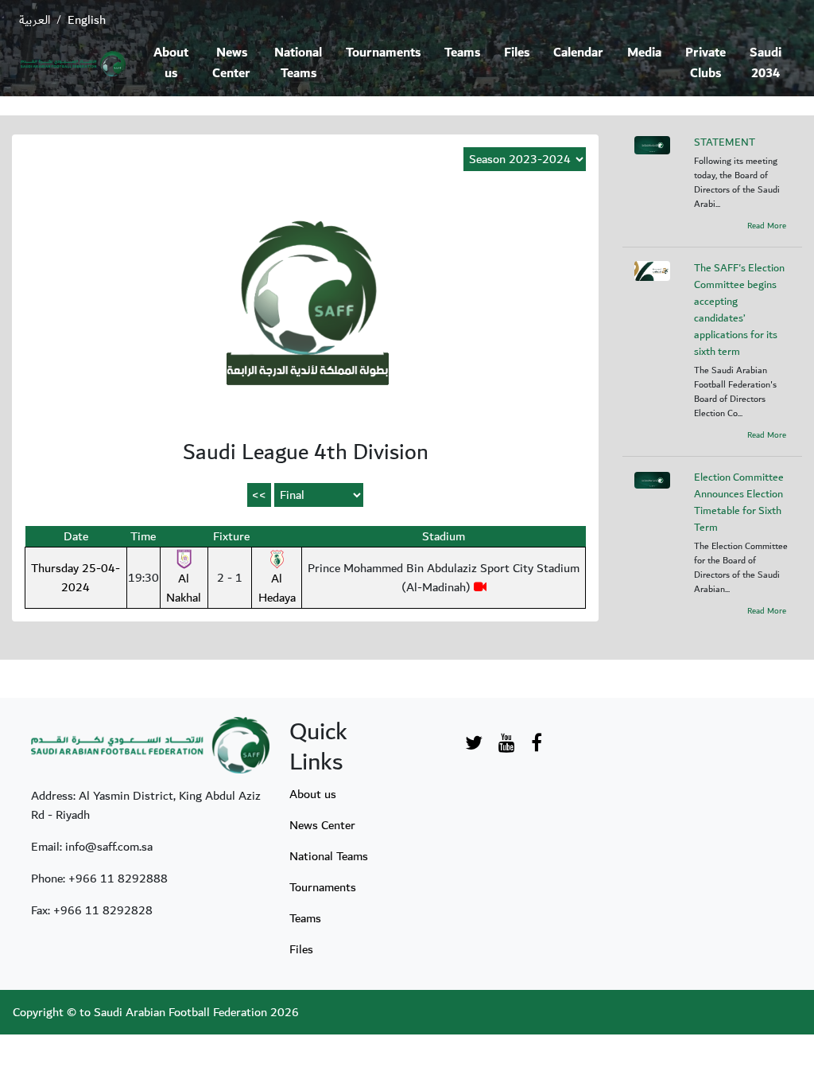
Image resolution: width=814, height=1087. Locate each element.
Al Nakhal (183, 588)
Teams (462, 52)
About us (170, 63)
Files (516, 52)
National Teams (298, 63)
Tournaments (383, 52)
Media (644, 52)
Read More (766, 226)
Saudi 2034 (765, 63)
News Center (231, 63)
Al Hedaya (277, 588)
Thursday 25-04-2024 (75, 578)
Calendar (578, 52)
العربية (34, 20)
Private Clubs (705, 63)
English (87, 20)
